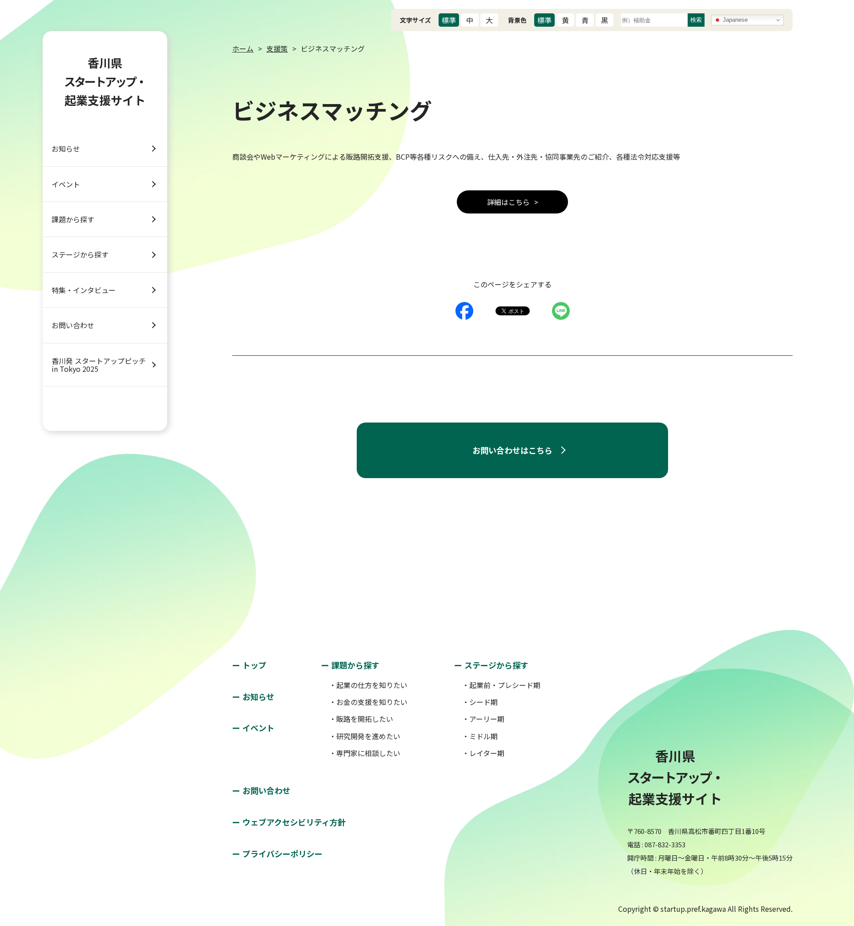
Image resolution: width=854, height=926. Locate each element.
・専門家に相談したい (364, 753)
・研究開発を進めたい (364, 736)
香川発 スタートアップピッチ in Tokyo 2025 (99, 364)
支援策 (277, 48)
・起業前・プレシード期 (501, 685)
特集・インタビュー (84, 290)
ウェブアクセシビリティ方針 (294, 822)
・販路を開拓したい (361, 718)
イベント (66, 184)
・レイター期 (483, 753)
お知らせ (66, 148)
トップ (254, 665)
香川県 (105, 81)
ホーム (243, 48)
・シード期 (480, 702)
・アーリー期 (483, 718)
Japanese (734, 19)
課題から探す (73, 219)
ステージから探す (80, 254)
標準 (449, 20)
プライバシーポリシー (282, 853)
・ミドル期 (480, 736)
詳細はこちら (508, 202)
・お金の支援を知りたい (368, 702)
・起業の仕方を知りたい (368, 685)
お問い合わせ (73, 325)
